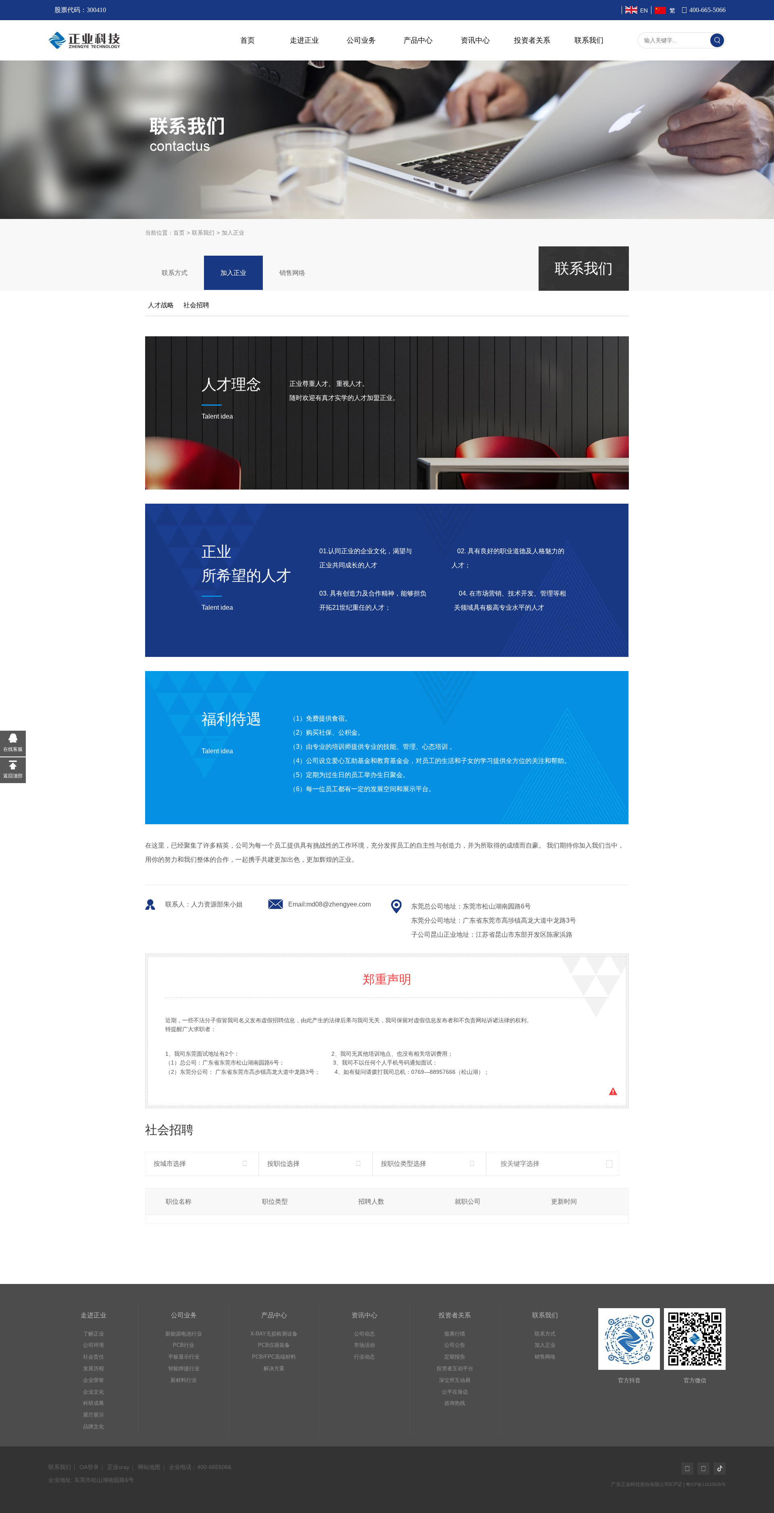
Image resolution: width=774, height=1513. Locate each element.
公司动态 (364, 1334)
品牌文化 (93, 1426)
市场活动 (364, 1345)
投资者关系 (532, 40)
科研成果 (93, 1403)
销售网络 (292, 272)
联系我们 (588, 40)
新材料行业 (184, 1380)
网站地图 (149, 1467)
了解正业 (93, 1334)
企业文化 (93, 1392)
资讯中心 (475, 40)
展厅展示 (93, 1415)
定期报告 (454, 1357)
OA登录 (89, 1467)
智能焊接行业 (184, 1368)
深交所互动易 (454, 1380)
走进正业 (304, 40)
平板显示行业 (184, 1357)
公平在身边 (455, 1392)
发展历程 (93, 1368)
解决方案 (274, 1368)
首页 (247, 40)
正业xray (118, 1467)
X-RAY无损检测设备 (274, 1334)
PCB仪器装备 (274, 1345)
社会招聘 (196, 305)
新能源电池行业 (183, 1334)
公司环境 (93, 1345)
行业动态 (364, 1357)
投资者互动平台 (455, 1368)
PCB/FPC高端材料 (274, 1357)
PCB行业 (183, 1345)
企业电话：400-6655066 (200, 1467)
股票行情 (454, 1334)
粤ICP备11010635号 (706, 1484)
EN (644, 10)
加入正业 (233, 272)
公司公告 (454, 1345)
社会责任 (93, 1357)
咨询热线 (454, 1403)
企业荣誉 (93, 1380)
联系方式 (174, 272)
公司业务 (361, 40)
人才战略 (161, 305)
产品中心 (418, 40)
